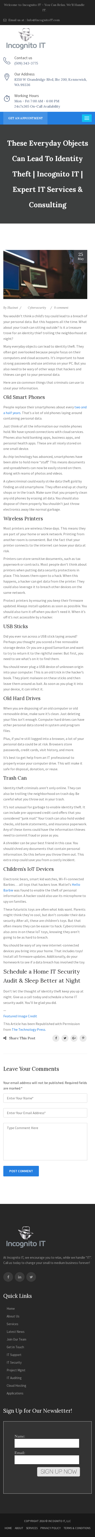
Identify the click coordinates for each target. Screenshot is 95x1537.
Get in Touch (15, 1347)
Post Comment (21, 1171)
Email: (20, 1452)
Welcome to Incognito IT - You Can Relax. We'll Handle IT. (44, 7)
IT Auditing (14, 1378)
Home (11, 1308)
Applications (15, 1393)
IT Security (14, 1362)
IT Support (14, 1355)
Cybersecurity (37, 308)
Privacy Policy (50, 1528)
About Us (13, 1316)
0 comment (61, 308)
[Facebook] (8, 1277)
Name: (20, 1436)
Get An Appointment (25, 118)
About (19, 1528)
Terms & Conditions (77, 1528)
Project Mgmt (16, 1370)
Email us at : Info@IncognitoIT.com (34, 20)
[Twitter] (31, 1277)
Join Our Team (16, 1339)
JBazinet (12, 308)
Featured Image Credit (20, 1016)
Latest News (16, 1332)
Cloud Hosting (16, 1385)
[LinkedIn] (20, 1277)
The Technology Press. (29, 1029)
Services (12, 1324)
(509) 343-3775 (26, 63)
